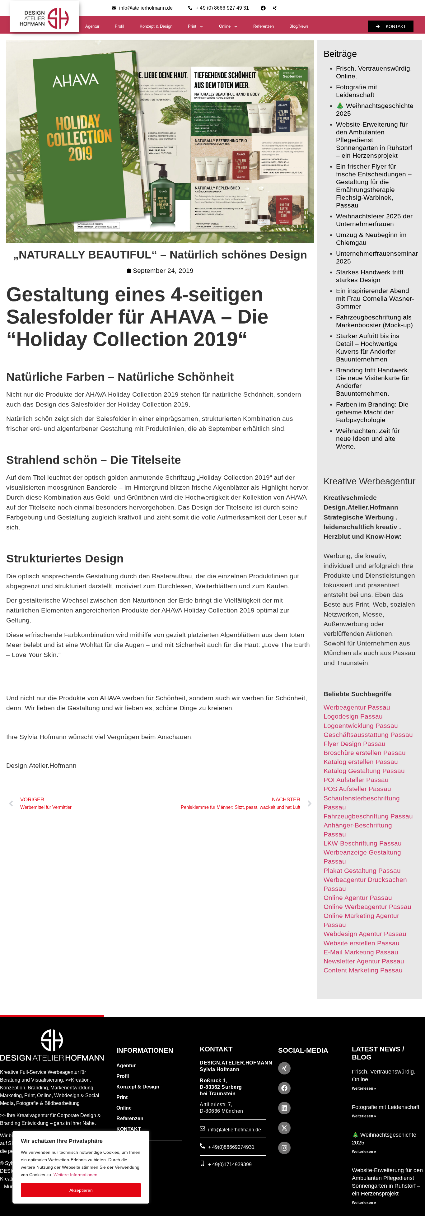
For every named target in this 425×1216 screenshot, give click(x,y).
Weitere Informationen (75, 1174)
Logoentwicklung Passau (361, 725)
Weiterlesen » (364, 1088)
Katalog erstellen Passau (361, 761)
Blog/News (299, 26)
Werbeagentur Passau (357, 707)
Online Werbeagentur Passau (367, 906)
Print (192, 26)
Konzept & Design (156, 26)
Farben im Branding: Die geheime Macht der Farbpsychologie (372, 412)
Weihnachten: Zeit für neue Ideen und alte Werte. (368, 438)
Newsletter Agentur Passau (364, 961)
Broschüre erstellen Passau (365, 752)
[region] (80, 1167)
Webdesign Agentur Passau (365, 933)
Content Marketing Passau (363, 970)
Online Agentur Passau (358, 897)
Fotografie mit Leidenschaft (385, 1107)
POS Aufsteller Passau (357, 788)
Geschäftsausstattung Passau (368, 734)
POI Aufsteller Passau (356, 779)
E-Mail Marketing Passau (361, 952)
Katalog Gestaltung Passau (364, 770)
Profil (119, 26)
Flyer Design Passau (354, 743)
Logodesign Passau (353, 716)
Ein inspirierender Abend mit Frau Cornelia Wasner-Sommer (375, 298)
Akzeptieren (81, 1190)
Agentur (92, 26)
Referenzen (263, 26)
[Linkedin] (284, 1108)
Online (225, 26)
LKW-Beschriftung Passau (363, 843)
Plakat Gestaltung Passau (362, 870)
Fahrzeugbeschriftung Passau (368, 816)
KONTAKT (128, 1129)
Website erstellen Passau (361, 943)
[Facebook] (263, 8)
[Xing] (275, 8)
